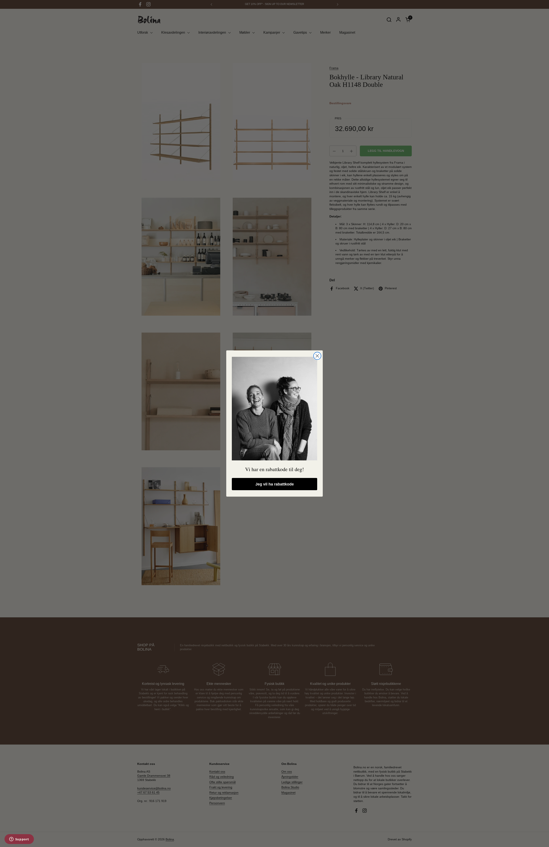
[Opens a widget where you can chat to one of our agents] (19, 839)
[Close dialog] (317, 356)
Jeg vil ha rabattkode (274, 484)
